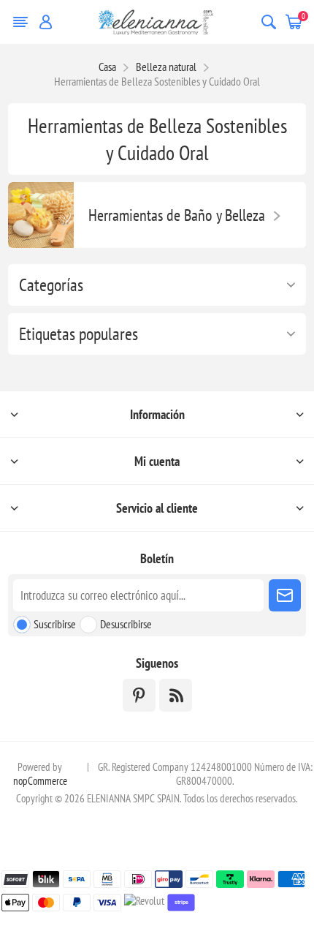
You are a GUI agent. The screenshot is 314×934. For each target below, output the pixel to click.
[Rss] (175, 695)
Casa (107, 66)
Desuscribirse (126, 624)
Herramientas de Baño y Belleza (176, 215)
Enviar (285, 595)
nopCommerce (40, 781)
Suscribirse (55, 624)
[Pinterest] (139, 695)
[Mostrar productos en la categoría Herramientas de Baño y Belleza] (41, 215)
